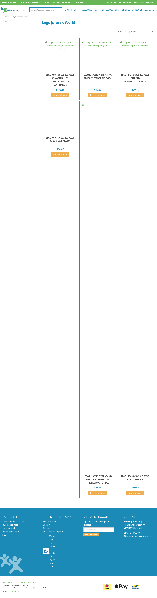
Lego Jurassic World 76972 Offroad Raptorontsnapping (135, 78)
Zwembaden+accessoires (14, 521)
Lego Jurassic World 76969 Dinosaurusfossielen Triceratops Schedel (98, 479)
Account (128, 2)
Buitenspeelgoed (10, 524)
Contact (151, 2)
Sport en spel (8, 528)
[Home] (12, 10)
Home (6, 16)
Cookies (16, 583)
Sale (4, 535)
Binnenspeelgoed (10, 531)
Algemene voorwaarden (29, 583)
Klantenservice (115, 2)
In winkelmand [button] (60, 95)
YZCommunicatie (15, 592)
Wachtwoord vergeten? (53, 531)
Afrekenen (140, 2)
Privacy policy (7, 583)
